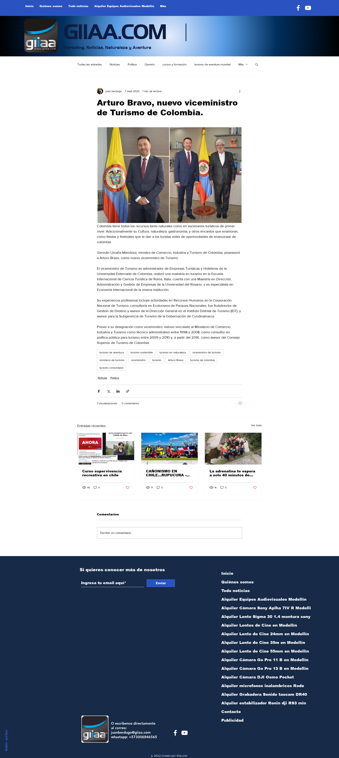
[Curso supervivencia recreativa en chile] (105, 449)
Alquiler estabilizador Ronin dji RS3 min (241, 703)
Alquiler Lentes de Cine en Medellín (241, 625)
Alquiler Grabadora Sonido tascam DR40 (241, 694)
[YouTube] (308, 8)
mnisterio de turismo (111, 360)
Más (241, 64)
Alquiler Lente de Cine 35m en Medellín (241, 642)
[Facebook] (298, 8)
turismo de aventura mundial (212, 64)
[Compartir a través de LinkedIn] (118, 391)
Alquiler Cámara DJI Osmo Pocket (241, 677)
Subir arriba (6, 740)
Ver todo (256, 425)
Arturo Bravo (175, 360)
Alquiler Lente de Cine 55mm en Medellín (241, 651)
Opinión (150, 64)
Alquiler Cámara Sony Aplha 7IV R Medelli (241, 608)
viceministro (138, 360)
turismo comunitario (111, 367)
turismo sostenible (141, 352)
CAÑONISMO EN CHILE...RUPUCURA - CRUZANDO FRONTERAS (166, 473)
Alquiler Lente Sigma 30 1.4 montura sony (241, 616)
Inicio (227, 573)
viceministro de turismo (206, 352)
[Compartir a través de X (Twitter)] (108, 391)
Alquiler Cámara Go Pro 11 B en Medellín (241, 660)
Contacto (231, 711)
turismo (156, 360)
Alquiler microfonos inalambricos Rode (241, 686)
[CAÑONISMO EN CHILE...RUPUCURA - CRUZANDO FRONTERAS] (169, 449)
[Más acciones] (239, 91)
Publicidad (232, 720)
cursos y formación (174, 64)
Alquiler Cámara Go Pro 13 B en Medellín (241, 668)
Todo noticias (235, 590)
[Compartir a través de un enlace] (127, 391)
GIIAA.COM (114, 30)
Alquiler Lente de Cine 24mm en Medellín (241, 634)
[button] (257, 64)
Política (132, 64)
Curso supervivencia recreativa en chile (102, 473)
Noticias (115, 64)
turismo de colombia (202, 360)
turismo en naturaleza (172, 352)
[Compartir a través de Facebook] (99, 391)
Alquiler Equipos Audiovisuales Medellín (241, 599)
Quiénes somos (237, 582)
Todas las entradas (89, 64)
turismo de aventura (111, 352)
